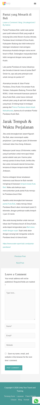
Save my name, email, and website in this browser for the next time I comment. (18, 357)
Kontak (26, 400)
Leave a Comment (10, 22)
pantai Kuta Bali (9, 204)
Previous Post (20, 256)
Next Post (20, 263)
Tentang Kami (9, 396)
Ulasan (13, 400)
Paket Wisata (30, 396)
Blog (20, 400)
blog (20, 22)
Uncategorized (28, 22)
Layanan (20, 396)
